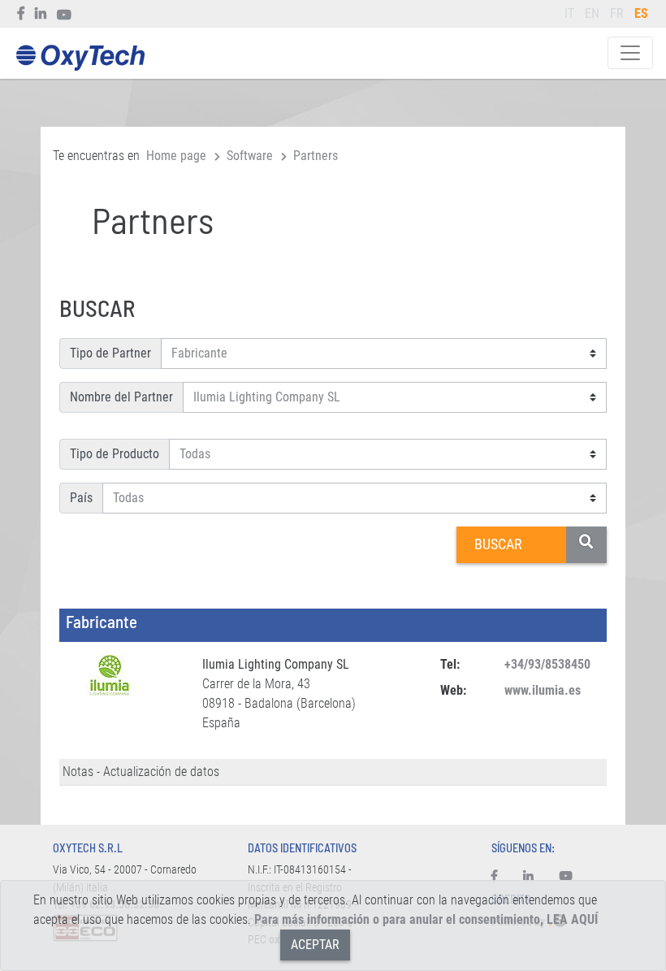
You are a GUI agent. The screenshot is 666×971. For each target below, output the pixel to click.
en (592, 13)
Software (250, 155)
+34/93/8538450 (547, 664)
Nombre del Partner (121, 397)
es (641, 13)
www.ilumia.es (542, 690)
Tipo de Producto (114, 454)
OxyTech (80, 58)
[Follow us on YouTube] (64, 14)
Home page (176, 155)
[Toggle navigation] (630, 53)
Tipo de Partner (110, 353)
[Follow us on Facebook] (21, 14)
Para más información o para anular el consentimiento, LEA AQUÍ (426, 919)
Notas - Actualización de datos (141, 771)
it (569, 13)
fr (617, 13)
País (81, 497)
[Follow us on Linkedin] (41, 14)
